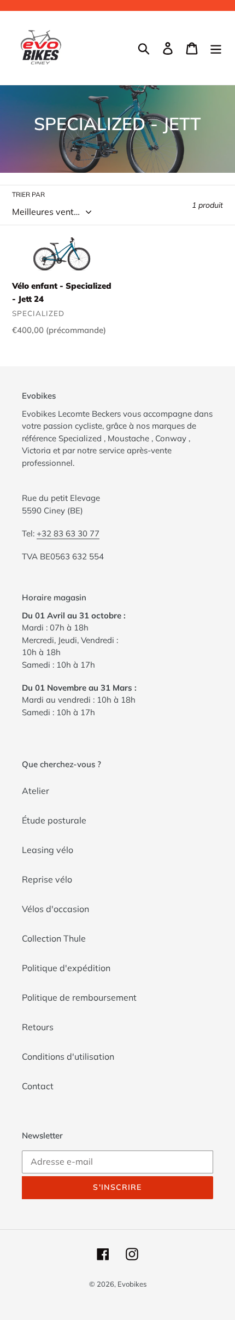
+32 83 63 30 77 (68, 533)
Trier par (28, 194)
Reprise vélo (47, 879)
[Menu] (216, 48)
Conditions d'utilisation (68, 1056)
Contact (38, 1085)
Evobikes (132, 1284)
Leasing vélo (47, 849)
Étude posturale (54, 820)
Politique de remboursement (79, 997)
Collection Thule (54, 938)
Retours (38, 1026)
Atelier (35, 790)
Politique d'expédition (66, 967)
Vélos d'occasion (55, 908)
